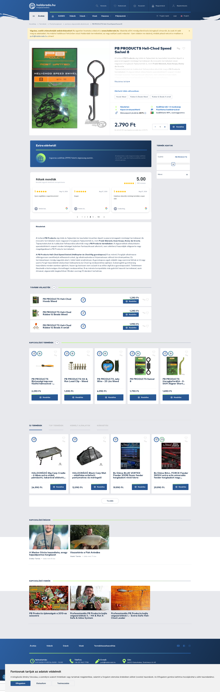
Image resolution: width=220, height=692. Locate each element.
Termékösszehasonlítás (104, 646)
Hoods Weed (121, 97)
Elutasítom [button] (41, 683)
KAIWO (61, 16)
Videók (72, 16)
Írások (66, 646)
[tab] (35, 427)
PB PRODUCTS (181, 157)
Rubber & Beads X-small (161, 97)
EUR (175, 16)
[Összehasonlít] (178, 49)
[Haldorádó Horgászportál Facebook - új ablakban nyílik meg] (184, 645)
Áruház (33, 646)
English (186, 16)
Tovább (110, 501)
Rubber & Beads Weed (139, 97)
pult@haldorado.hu (39, 36)
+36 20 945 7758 (81, 662)
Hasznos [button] (105, 16)
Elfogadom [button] (20, 683)
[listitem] (48, 542)
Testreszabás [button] (63, 683)
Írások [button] (82, 16)
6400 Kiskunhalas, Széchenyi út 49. (141, 662)
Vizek (94, 16)
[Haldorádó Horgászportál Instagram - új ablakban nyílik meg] (189, 645)
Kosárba (180, 127)
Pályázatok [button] (120, 16)
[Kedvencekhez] (183, 49)
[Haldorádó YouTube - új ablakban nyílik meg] (178, 645)
